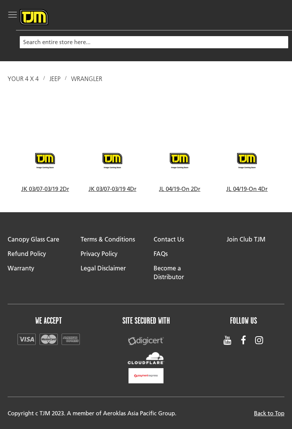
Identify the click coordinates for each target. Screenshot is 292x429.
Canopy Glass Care (33, 239)
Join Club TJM (246, 239)
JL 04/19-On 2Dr (179, 188)
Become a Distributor (169, 272)
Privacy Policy (99, 253)
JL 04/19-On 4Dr (247, 188)
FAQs (161, 253)
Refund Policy (27, 253)
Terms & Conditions (108, 239)
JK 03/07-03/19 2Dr (45, 188)
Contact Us (169, 239)
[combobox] (154, 42)
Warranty (21, 268)
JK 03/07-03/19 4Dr (112, 188)
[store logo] (34, 17)
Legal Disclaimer (103, 268)
